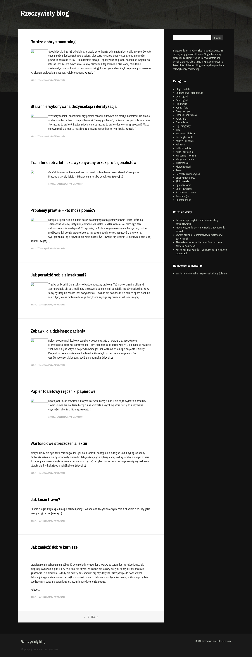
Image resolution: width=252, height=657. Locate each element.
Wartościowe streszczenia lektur (59, 443)
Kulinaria (180, 144)
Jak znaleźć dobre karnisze (54, 547)
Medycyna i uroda (185, 159)
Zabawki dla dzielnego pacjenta (58, 331)
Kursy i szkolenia (184, 152)
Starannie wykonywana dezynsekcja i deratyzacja (74, 106)
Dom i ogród (182, 96)
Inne (178, 129)
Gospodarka (182, 122)
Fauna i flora (182, 107)
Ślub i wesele (182, 181)
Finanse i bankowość (186, 115)
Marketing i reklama (186, 155)
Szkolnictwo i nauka (186, 192)
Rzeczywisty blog (45, 13)
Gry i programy (183, 126)
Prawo (179, 170)
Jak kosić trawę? (45, 499)
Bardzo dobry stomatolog (53, 42)
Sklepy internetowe (185, 177)
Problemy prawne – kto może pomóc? (63, 210)
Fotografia (181, 118)
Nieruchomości (183, 166)
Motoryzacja (182, 163)
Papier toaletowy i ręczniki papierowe (63, 391)
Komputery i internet (186, 133)
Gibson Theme (224, 641)
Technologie (182, 196)
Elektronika (181, 104)
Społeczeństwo (183, 185)
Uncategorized (45, 80)
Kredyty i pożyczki (185, 140)
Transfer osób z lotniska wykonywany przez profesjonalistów (83, 162)
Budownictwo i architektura (189, 92)
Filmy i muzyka (183, 111)
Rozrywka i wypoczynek (188, 174)
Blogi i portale (183, 89)
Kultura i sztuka (183, 148)
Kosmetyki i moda (184, 137)
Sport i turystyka (184, 188)
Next (94, 617)
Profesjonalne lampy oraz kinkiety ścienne (205, 273)
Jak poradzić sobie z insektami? (58, 275)
